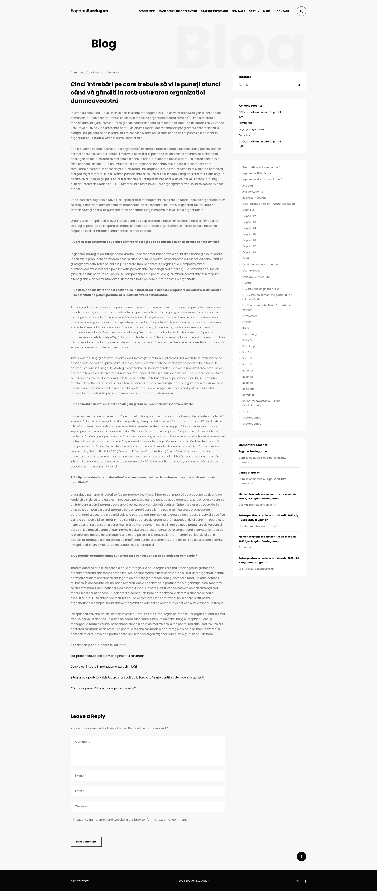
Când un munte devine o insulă (258, 526)
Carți (252, 11)
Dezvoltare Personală (106, 72)
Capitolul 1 (248, 210)
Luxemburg (249, 334)
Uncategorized (251, 417)
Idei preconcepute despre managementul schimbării (108, 656)
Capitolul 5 (249, 234)
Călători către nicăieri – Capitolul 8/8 (260, 144)
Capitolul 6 (249, 240)
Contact (283, 11)
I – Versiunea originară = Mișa (261, 289)
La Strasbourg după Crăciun (257, 569)
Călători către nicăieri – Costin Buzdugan (268, 204)
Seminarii (238, 11)
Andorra (247, 185)
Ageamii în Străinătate (256, 173)
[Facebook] (305, 881)
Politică (247, 340)
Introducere (250, 316)
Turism (246, 411)
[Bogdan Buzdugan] (89, 11)
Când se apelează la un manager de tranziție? (103, 688)
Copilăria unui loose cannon (260, 264)
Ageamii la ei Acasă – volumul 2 (262, 179)
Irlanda (247, 322)
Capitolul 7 (249, 246)
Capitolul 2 (249, 216)
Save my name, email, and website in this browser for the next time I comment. (131, 820)
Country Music (251, 270)
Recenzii (247, 370)
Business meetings (254, 198)
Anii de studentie (253, 191)
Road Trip (248, 389)
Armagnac (246, 123)
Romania (248, 395)
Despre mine (147, 11)
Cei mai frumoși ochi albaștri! (257, 505)
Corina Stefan (248, 472)
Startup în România (215, 11)
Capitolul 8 (249, 252)
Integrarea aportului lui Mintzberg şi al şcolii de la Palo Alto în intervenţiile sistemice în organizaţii (138, 678)
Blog (266, 11)
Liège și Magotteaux (251, 129)
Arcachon (245, 135)
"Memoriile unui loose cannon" (261, 167)
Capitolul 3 (249, 222)
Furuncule (245, 547)
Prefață (247, 358)
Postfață (247, 352)
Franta (246, 282)
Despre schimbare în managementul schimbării (104, 667)
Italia (245, 328)
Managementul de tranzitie (178, 11)
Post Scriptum (251, 346)
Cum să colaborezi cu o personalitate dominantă (262, 460)
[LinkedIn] (297, 881)
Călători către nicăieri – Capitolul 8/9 (260, 114)
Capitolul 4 (249, 228)
